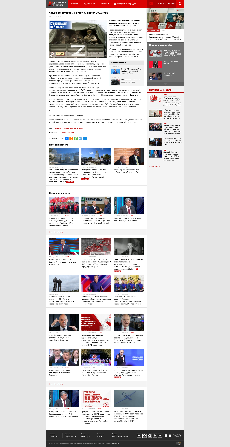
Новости (75, 4)
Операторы (69, 434)
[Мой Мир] (85, 138)
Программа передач (126, 4)
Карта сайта (115, 443)
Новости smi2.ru (56, 232)
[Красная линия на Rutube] (160, 436)
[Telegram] (80, 138)
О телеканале (53, 437)
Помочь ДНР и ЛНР (166, 4)
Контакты (52, 434)
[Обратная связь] (151, 4)
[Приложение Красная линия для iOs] (170, 436)
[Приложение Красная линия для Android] (166, 436)
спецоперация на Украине (73, 128)
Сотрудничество (70, 437)
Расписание (85, 434)
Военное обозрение (66, 132)
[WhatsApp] (76, 138)
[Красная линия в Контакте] (139, 436)
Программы (104, 4)
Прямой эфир (85, 437)
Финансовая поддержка (120, 437)
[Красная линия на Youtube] (155, 436)
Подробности (89, 4)
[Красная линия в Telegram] (144, 436)
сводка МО (58, 128)
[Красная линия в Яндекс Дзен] (150, 436)
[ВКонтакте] (67, 138)
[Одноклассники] (71, 138)
